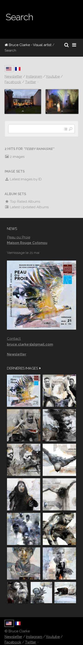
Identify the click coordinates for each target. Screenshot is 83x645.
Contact (14, 338)
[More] (40, 368)
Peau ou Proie (18, 237)
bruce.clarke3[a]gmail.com (30, 344)
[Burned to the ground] (65, 592)
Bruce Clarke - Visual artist (29, 45)
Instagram (34, 637)
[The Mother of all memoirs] (23, 563)
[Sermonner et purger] (23, 529)
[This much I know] (17, 592)
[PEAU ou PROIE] (23, 391)
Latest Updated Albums (29, 207)
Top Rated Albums (24, 201)
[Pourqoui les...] (23, 425)
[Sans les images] (23, 460)
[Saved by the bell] (59, 563)
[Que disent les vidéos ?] (41, 592)
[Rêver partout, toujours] (59, 529)
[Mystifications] (23, 494)
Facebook (13, 642)
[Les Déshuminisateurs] (59, 494)
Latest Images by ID (25, 179)
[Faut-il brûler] (59, 391)
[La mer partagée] (59, 425)
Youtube (53, 637)
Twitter (30, 642)
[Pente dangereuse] (59, 460)
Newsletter (13, 637)
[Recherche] (66, 45)
